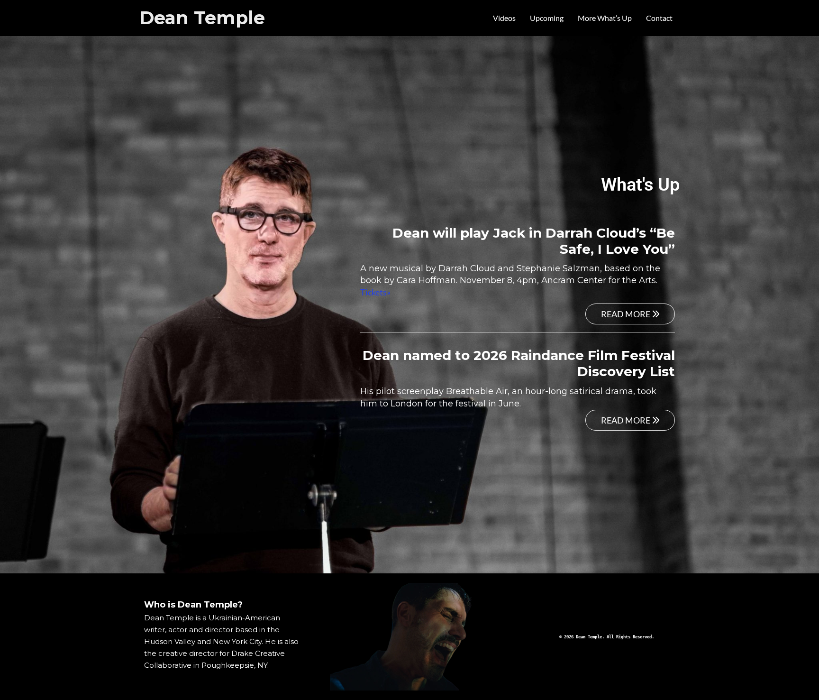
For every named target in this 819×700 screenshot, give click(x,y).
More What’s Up (605, 17)
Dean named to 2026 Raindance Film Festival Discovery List (519, 363)
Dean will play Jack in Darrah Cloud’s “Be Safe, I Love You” (533, 241)
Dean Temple (202, 18)
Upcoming (547, 17)
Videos (504, 17)
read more (625, 314)
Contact (659, 17)
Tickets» (375, 292)
